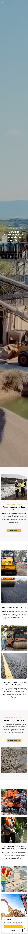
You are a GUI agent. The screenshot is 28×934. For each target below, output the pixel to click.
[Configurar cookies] (24, 928)
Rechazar (13, 930)
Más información (17, 923)
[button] (18, 2)
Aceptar (13, 926)
